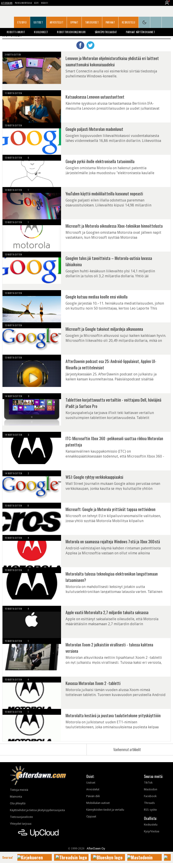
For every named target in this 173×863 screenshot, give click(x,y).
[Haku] (167, 22)
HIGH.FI (44, 3)
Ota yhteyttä (17, 803)
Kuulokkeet (41, 32)
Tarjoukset (92, 22)
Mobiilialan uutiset (98, 803)
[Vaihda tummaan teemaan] (144, 22)
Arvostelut (56, 22)
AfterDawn (7, 3)
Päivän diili (93, 796)
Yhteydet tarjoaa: (21, 823)
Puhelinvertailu (23, 3)
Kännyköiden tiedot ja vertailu (105, 809)
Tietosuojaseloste (21, 817)
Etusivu (22, 22)
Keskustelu (128, 22)
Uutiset (38, 22)
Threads (149, 803)
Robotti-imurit (16, 32)
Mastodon (150, 789)
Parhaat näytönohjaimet (140, 32)
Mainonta (16, 796)
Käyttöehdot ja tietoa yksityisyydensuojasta (37, 810)
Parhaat (110, 22)
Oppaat (74, 22)
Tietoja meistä (19, 789)
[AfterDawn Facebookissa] (156, 22)
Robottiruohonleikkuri (71, 32)
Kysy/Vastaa (151, 831)
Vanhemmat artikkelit (127, 749)
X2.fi (36, 3)
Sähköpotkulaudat (106, 32)
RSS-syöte (150, 809)
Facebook (150, 796)
